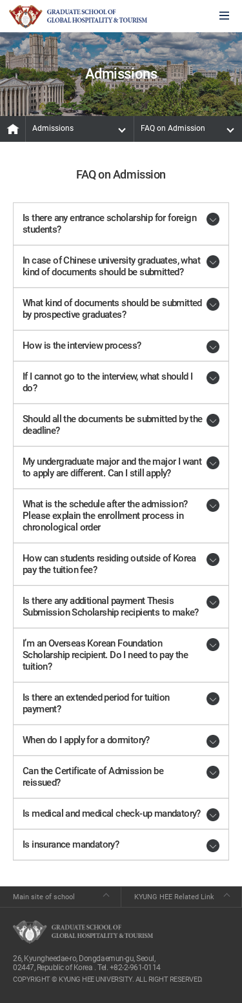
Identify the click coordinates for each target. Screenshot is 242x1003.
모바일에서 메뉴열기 (224, 16)
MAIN (13, 129)
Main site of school (44, 897)
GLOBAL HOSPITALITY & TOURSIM (78, 16)
